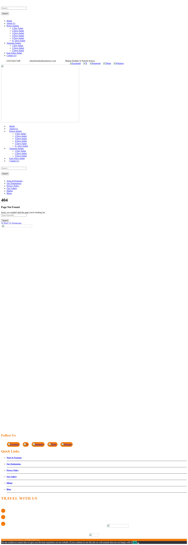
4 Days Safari (18, 36)
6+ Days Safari (18, 40)
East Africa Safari (14, 53)
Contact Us (11, 55)
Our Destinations (14, 183)
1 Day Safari (17, 28)
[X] (85, 63)
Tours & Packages (14, 181)
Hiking (10, 191)
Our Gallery (12, 188)
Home (9, 21)
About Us (11, 23)
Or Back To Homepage (11, 223)
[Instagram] (95, 63)
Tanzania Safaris (14, 43)
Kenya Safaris (13, 26)
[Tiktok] (107, 63)
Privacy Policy (13, 186)
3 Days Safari (18, 33)
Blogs (9, 193)
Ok (135, 542)
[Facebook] (75, 63)
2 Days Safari (18, 31)
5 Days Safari (18, 38)
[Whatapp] (119, 63)
